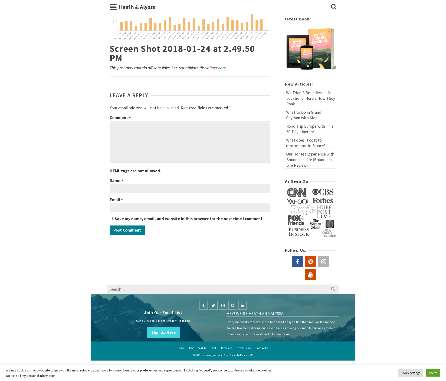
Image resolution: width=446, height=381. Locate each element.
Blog (191, 348)
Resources (226, 348)
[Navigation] (113, 7)
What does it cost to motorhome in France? (305, 142)
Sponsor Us (262, 348)
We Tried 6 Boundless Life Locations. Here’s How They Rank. (310, 98)
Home (181, 348)
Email (116, 199)
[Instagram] (223, 305)
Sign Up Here (163, 332)
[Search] (333, 7)
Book (213, 348)
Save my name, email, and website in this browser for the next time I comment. (189, 218)
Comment (120, 117)
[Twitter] (213, 305)
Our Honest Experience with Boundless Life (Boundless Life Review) (310, 159)
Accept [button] (433, 373)
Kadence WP (246, 355)
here (222, 67)
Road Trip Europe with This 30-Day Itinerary (309, 128)
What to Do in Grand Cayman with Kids (303, 114)
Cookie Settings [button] (410, 373)
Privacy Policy (243, 348)
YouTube (202, 348)
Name (116, 180)
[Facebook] (203, 305)
